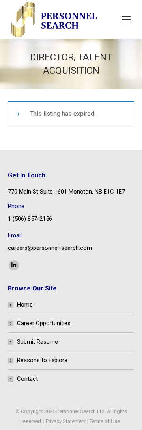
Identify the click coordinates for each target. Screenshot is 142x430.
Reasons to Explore (42, 360)
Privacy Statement (66, 421)
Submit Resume (37, 341)
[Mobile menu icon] (126, 19)
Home (25, 304)
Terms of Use (105, 421)
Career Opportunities (44, 323)
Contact (27, 378)
